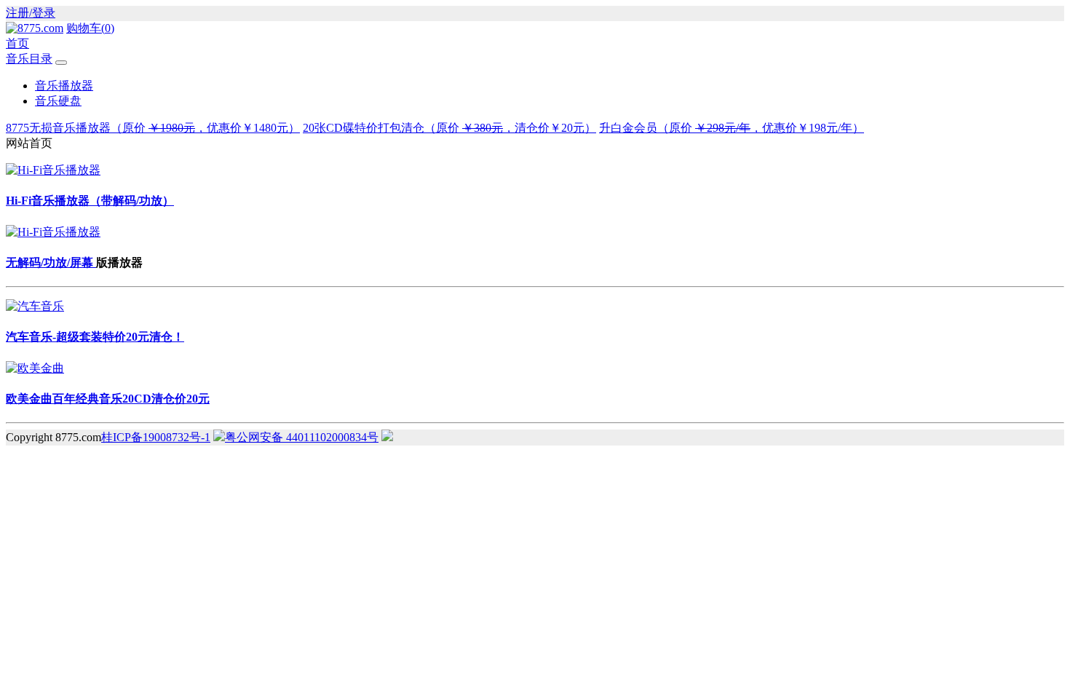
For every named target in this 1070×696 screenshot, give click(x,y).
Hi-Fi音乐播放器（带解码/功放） (90, 200)
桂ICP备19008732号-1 (155, 437)
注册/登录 (30, 13)
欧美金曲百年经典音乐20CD (108, 398)
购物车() (90, 28)
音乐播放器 (64, 85)
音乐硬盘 (58, 101)
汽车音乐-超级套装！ (95, 337)
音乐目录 (29, 58)
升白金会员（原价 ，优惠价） (731, 128)
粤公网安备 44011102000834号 (302, 437)
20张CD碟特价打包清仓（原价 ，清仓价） (449, 128)
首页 (17, 43)
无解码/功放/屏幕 (51, 262)
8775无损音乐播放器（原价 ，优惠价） (153, 128)
